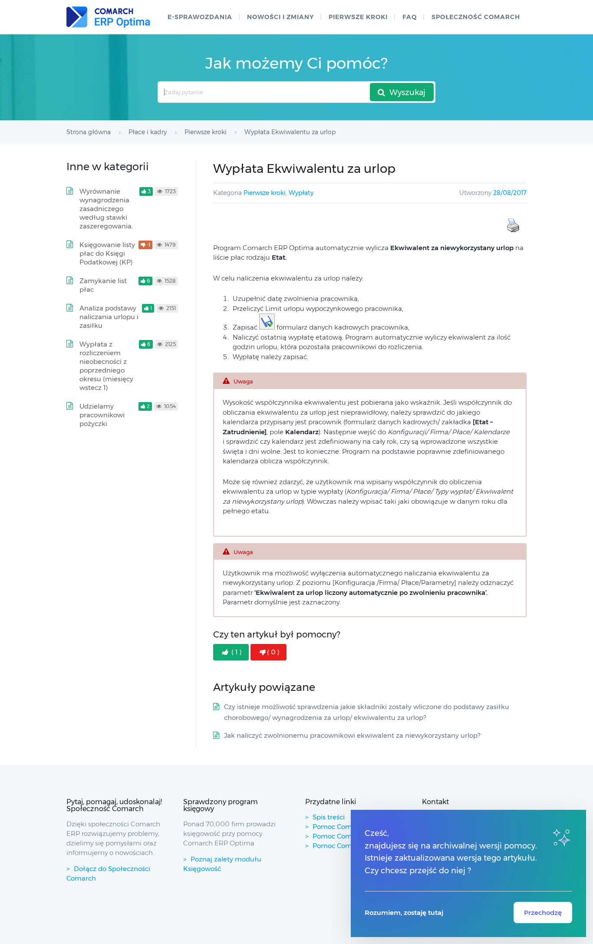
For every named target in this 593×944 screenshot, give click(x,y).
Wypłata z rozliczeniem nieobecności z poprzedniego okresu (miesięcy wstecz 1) (106, 366)
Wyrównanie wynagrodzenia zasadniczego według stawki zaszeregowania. (106, 208)
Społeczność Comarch (476, 17)
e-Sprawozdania (200, 17)
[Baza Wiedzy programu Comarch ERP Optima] (108, 17)
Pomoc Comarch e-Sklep (352, 836)
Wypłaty (301, 193)
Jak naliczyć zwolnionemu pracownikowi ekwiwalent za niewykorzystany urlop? (352, 735)
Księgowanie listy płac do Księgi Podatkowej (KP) (107, 253)
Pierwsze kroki (358, 17)
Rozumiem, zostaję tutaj (404, 912)
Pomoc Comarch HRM (348, 846)
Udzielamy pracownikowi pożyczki (102, 415)
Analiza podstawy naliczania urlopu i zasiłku (108, 317)
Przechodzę (543, 912)
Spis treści (329, 817)
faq (409, 17)
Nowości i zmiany (280, 17)
